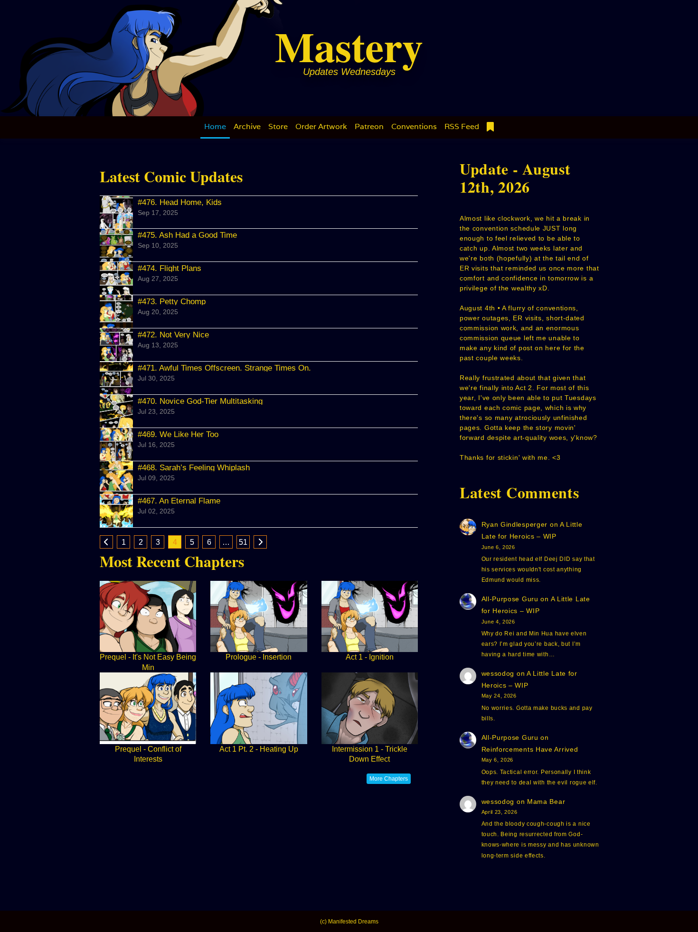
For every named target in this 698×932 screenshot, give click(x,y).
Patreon (369, 126)
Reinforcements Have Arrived (529, 749)
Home (215, 126)
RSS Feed (461, 126)
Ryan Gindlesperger (514, 524)
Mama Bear (546, 801)
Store (278, 126)
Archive (247, 126)
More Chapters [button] (388, 778)
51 (243, 542)
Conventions (414, 126)
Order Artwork (321, 126)
